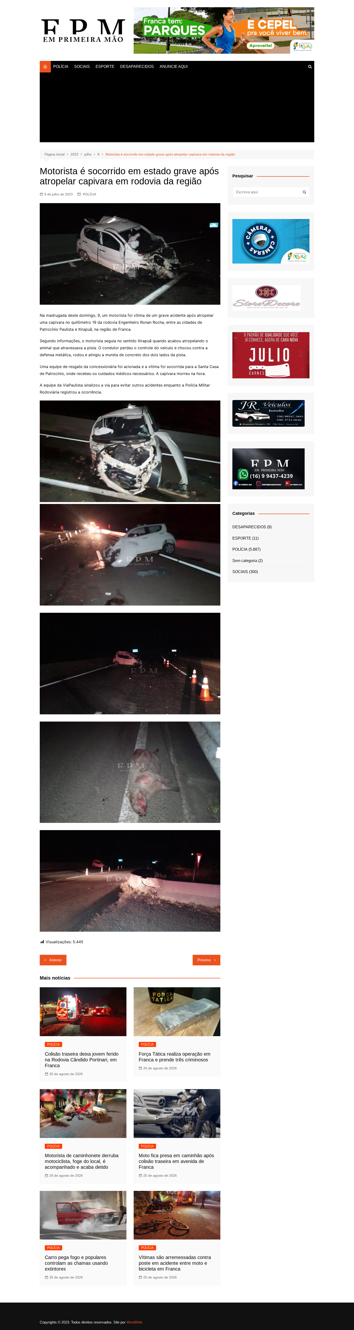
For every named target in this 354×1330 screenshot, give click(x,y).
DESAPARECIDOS (137, 67)
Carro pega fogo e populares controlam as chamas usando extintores (76, 1263)
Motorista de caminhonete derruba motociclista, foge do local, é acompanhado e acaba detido (81, 1161)
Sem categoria (244, 561)
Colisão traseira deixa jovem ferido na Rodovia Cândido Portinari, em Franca (81, 1059)
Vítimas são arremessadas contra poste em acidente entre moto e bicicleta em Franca (175, 1263)
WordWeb (134, 1322)
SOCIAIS (82, 67)
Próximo (204, 960)
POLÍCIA (60, 67)
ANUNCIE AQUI (174, 67)
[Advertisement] (177, 108)
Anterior (55, 960)
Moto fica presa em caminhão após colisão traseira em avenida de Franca (176, 1161)
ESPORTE (105, 67)
